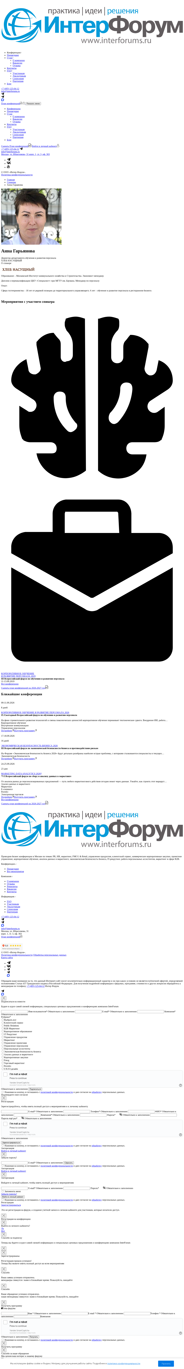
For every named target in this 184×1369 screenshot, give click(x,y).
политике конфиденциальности (123, 1363)
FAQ (9, 71)
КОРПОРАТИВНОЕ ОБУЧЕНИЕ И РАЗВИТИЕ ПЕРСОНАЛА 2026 (35, 712)
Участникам (19, 73)
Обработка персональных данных (49, 955)
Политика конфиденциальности (17, 175)
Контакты (12, 68)
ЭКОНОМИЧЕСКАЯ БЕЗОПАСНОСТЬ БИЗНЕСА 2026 (29, 745)
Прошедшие (13, 55)
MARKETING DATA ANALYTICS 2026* (21, 773)
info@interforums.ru (10, 91)
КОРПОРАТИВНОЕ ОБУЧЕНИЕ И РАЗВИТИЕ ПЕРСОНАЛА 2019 (18, 674)
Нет (3, 1231)
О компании (19, 60)
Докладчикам (19, 76)
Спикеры (11, 182)
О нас (10, 58)
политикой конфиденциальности (57, 1092)
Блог (9, 84)
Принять (166, 1363)
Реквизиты (12, 886)
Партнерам (18, 81)
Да (2, 1228)
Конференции (14, 108)
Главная (11, 179)
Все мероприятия (15, 871)
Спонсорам (18, 78)
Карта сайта (7, 957)
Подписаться (35, 1089)
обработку (97, 1092)
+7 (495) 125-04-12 (10, 88)
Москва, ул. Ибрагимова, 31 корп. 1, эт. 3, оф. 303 (25, 154)
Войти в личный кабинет (13, 1151)
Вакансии (17, 63)
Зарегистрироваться (11, 1205)
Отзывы (17, 65)
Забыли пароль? (9, 1194)
